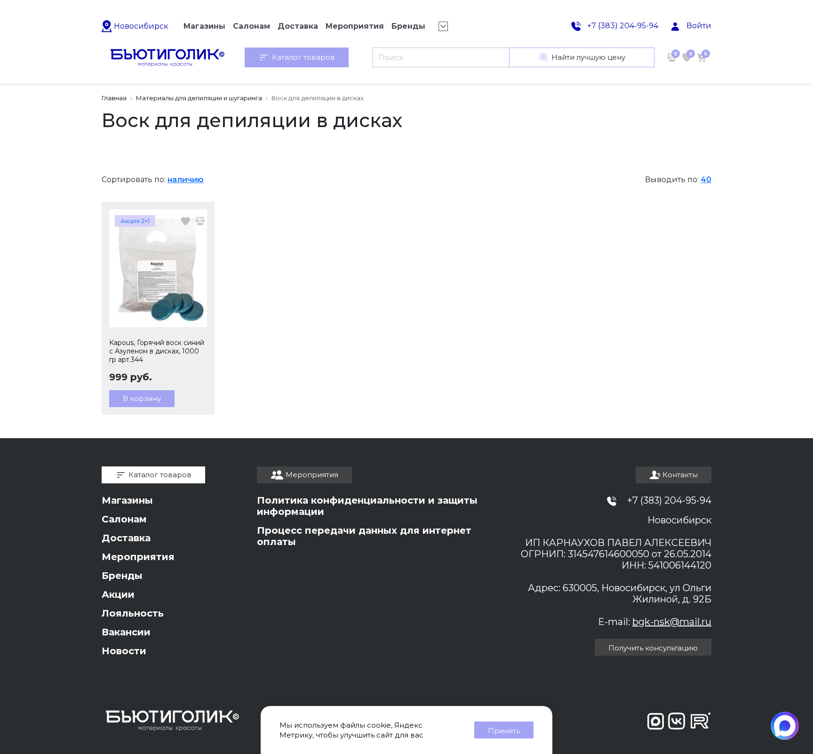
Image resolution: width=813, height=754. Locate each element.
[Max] (785, 726)
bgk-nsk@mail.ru (671, 621)
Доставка (126, 538)
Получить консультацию (653, 647)
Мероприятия (138, 556)
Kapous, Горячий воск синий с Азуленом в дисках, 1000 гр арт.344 (156, 351)
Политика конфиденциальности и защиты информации (367, 506)
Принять (504, 730)
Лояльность (133, 613)
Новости (124, 651)
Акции (118, 594)
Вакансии (126, 632)
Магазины (127, 500)
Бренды (122, 575)
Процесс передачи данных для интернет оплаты (364, 536)
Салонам (124, 519)
